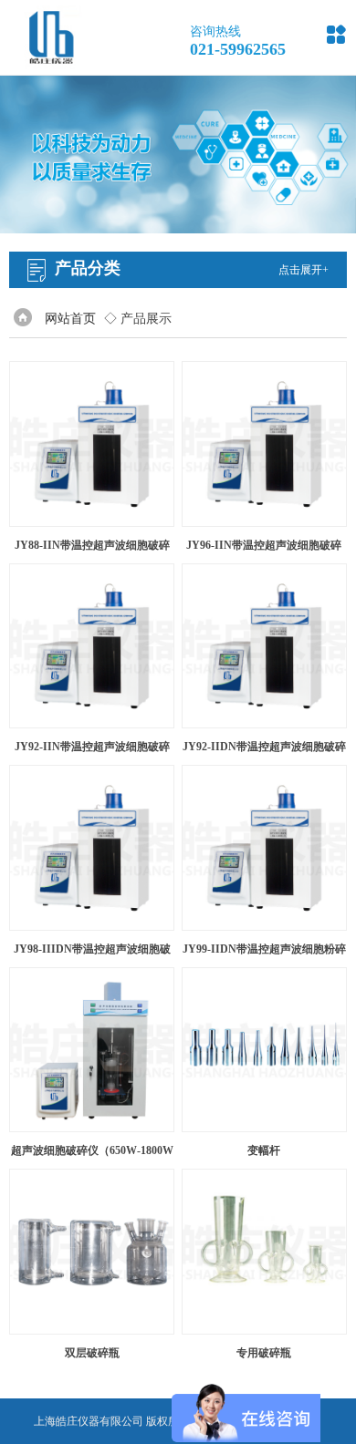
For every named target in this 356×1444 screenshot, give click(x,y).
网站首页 (70, 318)
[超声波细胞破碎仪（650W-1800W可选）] (92, 1050)
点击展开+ (303, 269)
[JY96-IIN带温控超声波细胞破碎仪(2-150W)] (265, 444)
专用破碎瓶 (263, 1352)
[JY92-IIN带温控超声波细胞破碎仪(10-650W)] (92, 646)
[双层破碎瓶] (92, 1252)
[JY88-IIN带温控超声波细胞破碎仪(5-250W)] (92, 444)
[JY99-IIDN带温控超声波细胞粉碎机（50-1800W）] (265, 848)
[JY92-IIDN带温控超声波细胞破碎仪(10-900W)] (265, 646)
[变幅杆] (265, 1050)
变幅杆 (263, 1150)
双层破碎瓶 (92, 1352)
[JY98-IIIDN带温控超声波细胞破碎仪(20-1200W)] (92, 848)
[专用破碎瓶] (265, 1252)
